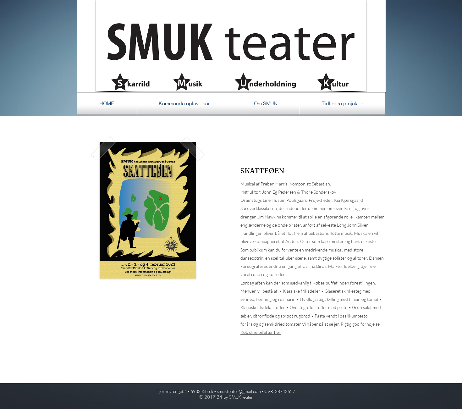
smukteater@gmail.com (239, 391)
